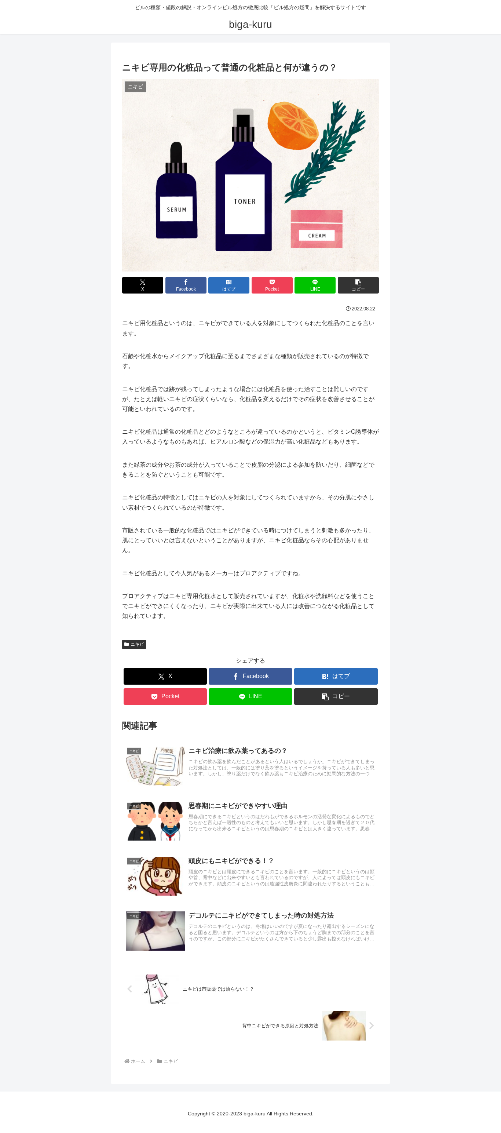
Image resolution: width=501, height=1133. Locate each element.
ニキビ (137, 644)
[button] (358, 285)
